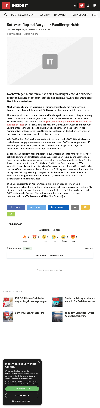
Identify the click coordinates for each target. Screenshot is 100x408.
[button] (22, 401)
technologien (79, 14)
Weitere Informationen (29, 384)
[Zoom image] (50, 61)
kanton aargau (30, 34)
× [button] (39, 362)
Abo (82, 5)
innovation (60, 14)
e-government (14, 34)
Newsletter (75, 5)
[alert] (22, 382)
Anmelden (88, 5)
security (45, 14)
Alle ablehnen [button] (22, 395)
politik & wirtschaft (23, 14)
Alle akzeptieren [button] (22, 389)
